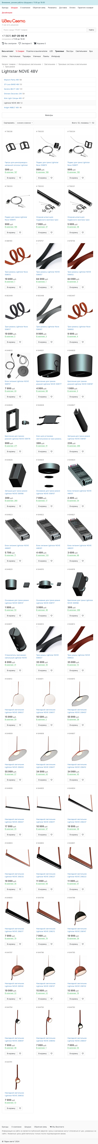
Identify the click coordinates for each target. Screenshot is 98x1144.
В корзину (11, 178)
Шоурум (14, 8)
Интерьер (55, 56)
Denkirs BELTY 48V (13, 89)
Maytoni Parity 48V (13, 80)
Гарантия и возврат (85, 8)
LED (51, 51)
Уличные (37, 56)
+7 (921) (13, 35)
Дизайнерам (7, 13)
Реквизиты (52, 8)
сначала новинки (24, 123)
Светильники (81, 51)
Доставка (63, 8)
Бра (91, 51)
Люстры (69, 51)
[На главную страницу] (15, 21)
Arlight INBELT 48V (13, 107)
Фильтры (49, 115)
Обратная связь (39, 8)
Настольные (15, 56)
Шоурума (28, 2)
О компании (25, 8)
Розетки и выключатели (36, 51)
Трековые (59, 51)
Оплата (72, 8)
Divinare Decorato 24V (14, 94)
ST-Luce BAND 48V (13, 84)
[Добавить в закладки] (20, 178)
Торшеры (27, 56)
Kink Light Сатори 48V (14, 98)
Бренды (5, 8)
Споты (4, 56)
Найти (91, 30)
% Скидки (20, 51)
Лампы (46, 56)
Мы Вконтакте (58, 1127)
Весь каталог (7, 51)
